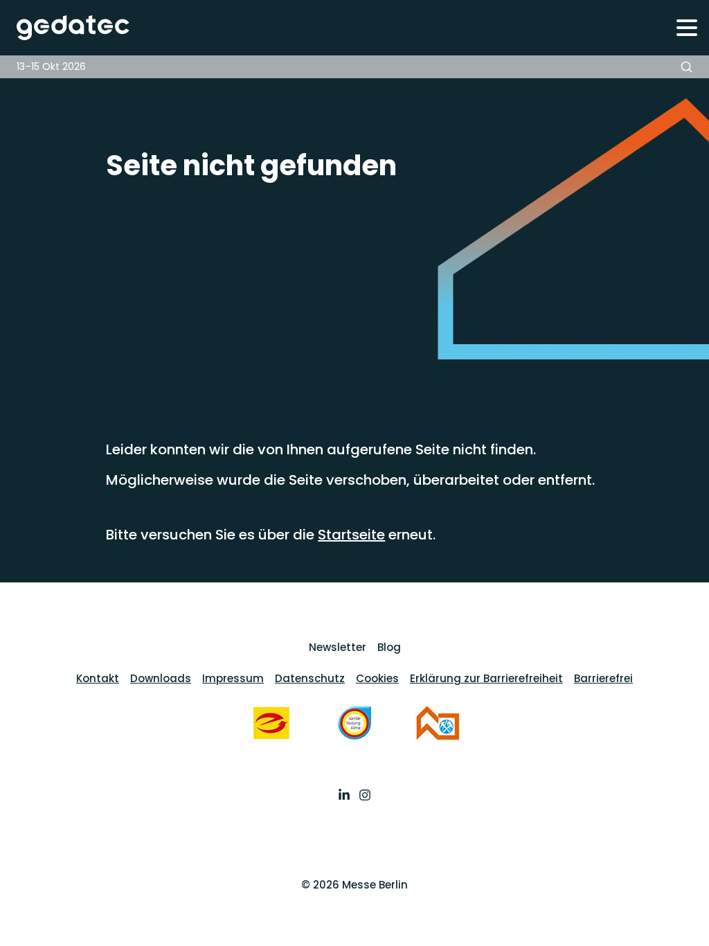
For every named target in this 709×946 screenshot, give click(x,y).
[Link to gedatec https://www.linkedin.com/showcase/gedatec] (344, 796)
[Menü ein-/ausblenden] (686, 27)
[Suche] (686, 67)
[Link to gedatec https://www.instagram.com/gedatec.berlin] (365, 796)
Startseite (351, 534)
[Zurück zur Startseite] (65, 27)
